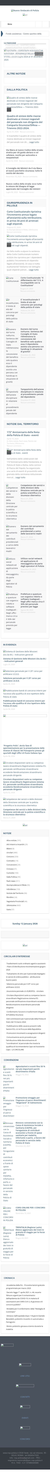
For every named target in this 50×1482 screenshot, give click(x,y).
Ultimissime (33, 230)
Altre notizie (13, 441)
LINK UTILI (25, 1376)
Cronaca (10, 869)
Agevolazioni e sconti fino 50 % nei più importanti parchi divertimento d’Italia (30, 1069)
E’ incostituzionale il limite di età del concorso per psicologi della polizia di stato (31, 303)
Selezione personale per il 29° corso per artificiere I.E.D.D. (22, 679)
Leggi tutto (34, 142)
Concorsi (10, 856)
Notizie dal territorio (23, 424)
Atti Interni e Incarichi (15, 844)
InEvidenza (11, 889)
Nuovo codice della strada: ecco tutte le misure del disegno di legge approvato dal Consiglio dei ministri (24, 186)
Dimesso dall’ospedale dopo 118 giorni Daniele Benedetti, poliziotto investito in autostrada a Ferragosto (25, 1319)
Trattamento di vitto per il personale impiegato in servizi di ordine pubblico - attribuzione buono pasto (25, 976)
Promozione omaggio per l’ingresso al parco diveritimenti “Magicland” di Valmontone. (31, 1100)
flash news (23, 441)
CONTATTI (25, 1397)
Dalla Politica (17, 89)
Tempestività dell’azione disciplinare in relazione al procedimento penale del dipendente (32, 393)
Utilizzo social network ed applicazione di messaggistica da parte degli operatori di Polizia (32, 562)
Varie (9, 909)
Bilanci (9, 848)
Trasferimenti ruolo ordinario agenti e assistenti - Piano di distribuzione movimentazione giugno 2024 (26, 966)
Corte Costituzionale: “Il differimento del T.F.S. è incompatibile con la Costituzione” (32, 281)
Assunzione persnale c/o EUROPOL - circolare (25, 991)
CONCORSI (25, 1439)
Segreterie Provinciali (15, 901)
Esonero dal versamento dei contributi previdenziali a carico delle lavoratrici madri (32, 530)
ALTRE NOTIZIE (16, 73)
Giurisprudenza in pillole (19, 204)
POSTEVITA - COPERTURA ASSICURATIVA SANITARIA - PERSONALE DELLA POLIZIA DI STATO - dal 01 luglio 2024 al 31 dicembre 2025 (23, 51)
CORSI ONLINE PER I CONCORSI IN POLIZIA (30, 1208)
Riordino (10, 897)
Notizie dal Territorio (15, 893)
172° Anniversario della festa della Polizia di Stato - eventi (23, 433)
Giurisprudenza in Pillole (18, 230)
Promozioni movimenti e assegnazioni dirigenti (26, 1033)
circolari (10, 852)
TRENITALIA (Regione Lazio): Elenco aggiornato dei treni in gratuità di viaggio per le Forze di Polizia (30, 1231)
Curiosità (10, 873)
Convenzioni (12, 864)
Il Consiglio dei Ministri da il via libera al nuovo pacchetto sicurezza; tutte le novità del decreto (24, 170)
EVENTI (25, 1418)
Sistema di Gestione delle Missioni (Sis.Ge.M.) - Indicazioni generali (24, 659)
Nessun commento (27, 132)
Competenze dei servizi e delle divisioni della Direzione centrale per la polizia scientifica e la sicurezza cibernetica (32, 490)
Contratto (11, 860)
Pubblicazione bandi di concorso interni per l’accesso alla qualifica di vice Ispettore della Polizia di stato (24, 703)
